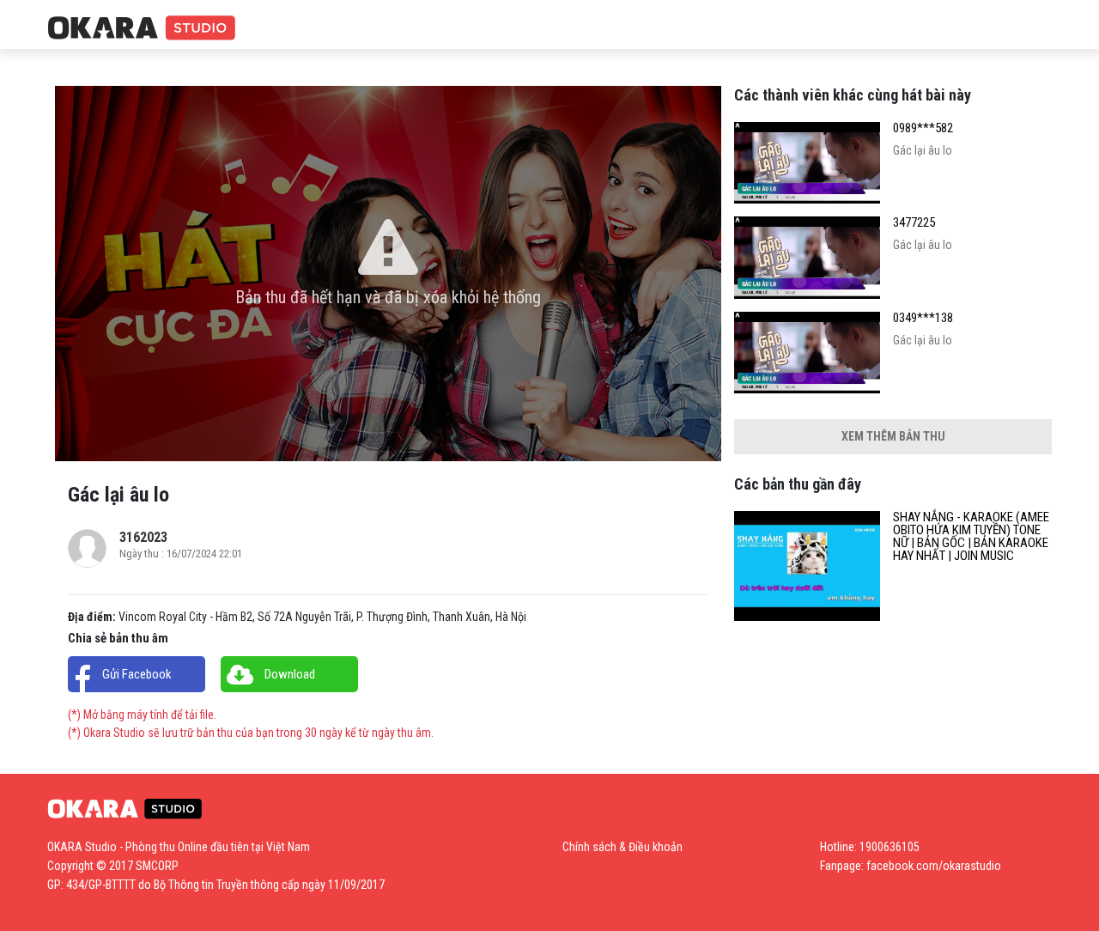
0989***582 (923, 128)
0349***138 (923, 318)
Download (289, 674)
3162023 (143, 537)
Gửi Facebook (137, 674)
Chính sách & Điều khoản (622, 847)
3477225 (914, 222)
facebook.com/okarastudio (933, 866)
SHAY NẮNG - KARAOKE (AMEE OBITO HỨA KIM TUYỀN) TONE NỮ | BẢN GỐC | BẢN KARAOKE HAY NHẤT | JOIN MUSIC (971, 537)
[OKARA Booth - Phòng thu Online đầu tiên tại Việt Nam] (141, 28)
